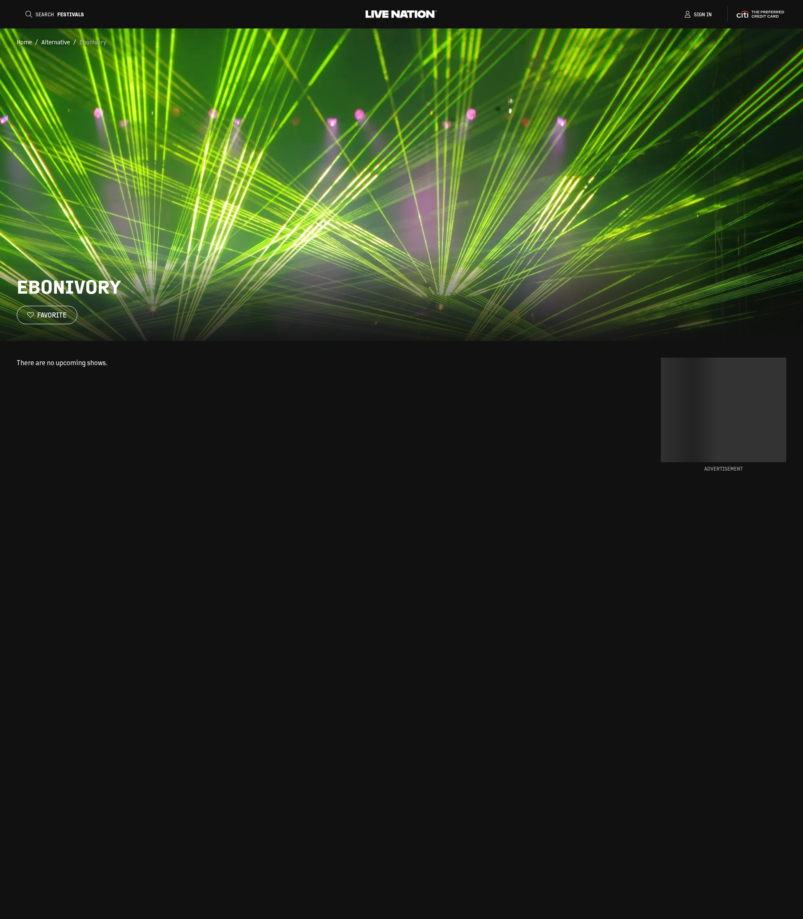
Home (24, 42)
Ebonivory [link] (92, 42)
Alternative (55, 42)
